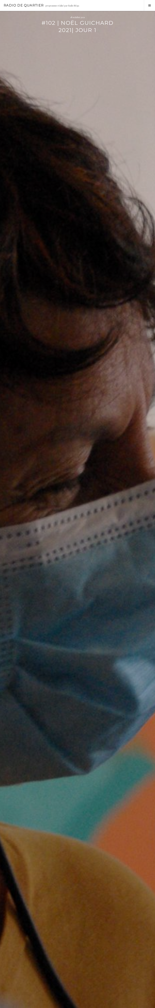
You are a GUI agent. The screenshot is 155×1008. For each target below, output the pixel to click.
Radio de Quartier (24, 5)
